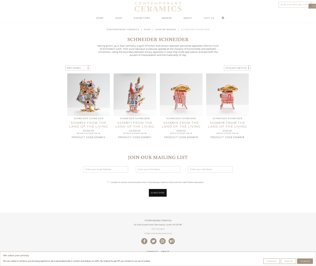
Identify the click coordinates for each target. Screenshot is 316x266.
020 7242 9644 (158, 229)
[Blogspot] (172, 241)
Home (100, 18)
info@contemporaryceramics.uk (158, 233)
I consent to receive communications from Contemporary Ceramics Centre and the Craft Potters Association (157, 182)
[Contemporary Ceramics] (158, 6)
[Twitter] (153, 241)
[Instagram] (162, 241)
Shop (118, 18)
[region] (158, 259)
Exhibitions (142, 18)
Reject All (288, 261)
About (188, 18)
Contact (152, 252)
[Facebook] (144, 241)
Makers (167, 18)
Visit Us (209, 18)
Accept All (305, 261)
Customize (271, 261)
